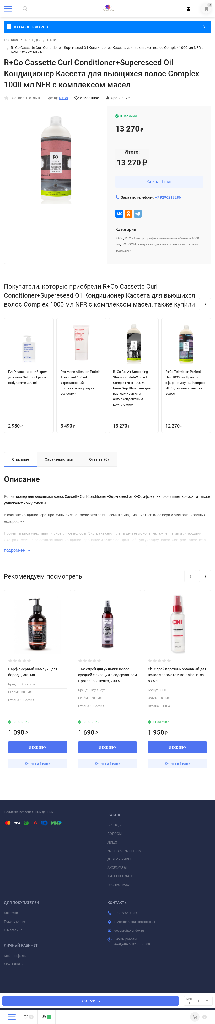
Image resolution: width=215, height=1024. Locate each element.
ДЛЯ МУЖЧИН (119, 859)
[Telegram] (138, 214)
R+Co (51, 40)
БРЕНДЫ (32, 40)
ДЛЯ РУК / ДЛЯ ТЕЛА (124, 851)
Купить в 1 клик (159, 182)
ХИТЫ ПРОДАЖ (120, 876)
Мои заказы (13, 964)
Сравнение (120, 98)
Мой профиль (15, 956)
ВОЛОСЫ (129, 244)
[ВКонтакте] (119, 214)
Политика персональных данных (28, 812)
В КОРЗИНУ (90, 1001)
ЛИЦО (112, 842)
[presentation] (190, 304)
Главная (11, 40)
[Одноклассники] (128, 214)
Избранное (89, 98)
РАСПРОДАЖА (119, 885)
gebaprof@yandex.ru (129, 930)
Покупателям (14, 921)
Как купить (13, 913)
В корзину (37, 747)
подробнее (15, 550)
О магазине (13, 930)
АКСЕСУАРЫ (117, 868)
